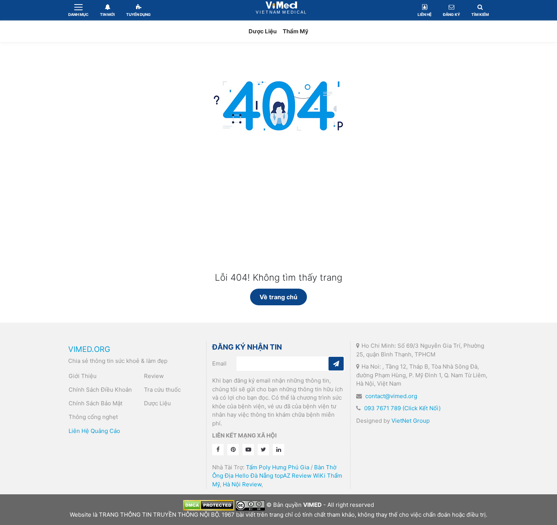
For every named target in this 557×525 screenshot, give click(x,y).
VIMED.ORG (89, 349)
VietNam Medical (281, 10)
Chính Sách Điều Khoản (100, 389)
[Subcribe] (336, 363)
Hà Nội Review (242, 484)
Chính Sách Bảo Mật (95, 403)
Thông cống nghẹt (93, 416)
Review (154, 376)
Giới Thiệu (83, 376)
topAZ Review (293, 475)
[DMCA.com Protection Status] (208, 504)
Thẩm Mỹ (295, 31)
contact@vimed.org (391, 396)
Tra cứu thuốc (162, 389)
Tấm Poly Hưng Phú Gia (277, 467)
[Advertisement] (278, 215)
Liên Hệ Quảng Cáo (94, 430)
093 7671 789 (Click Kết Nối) (402, 408)
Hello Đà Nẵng (254, 475)
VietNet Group (410, 420)
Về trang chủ (278, 297)
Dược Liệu (263, 31)
